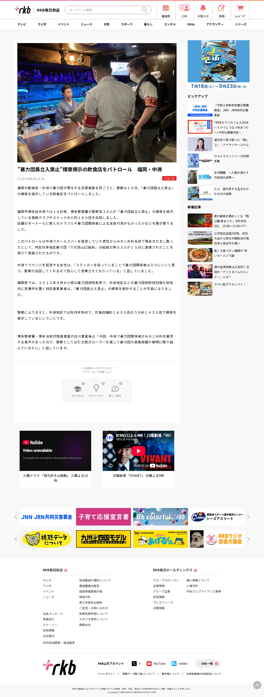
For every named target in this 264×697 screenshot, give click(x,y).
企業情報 (159, 586)
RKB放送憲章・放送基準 (59, 643)
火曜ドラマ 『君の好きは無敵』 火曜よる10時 (55, 478)
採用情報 (48, 630)
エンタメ (170, 24)
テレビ (22, 24)
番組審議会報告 (89, 586)
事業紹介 (48, 619)
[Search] (144, 10)
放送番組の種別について (95, 580)
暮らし (148, 24)
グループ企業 (161, 591)
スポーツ (127, 24)
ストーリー (50, 625)
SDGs (191, 24)
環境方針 (85, 597)
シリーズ (240, 24)
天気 (107, 24)
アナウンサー (215, 24)
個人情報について (198, 580)
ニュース (86, 24)
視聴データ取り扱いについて (139, 673)
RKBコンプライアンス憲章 (203, 591)
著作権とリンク (170, 673)
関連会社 (85, 625)
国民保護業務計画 (90, 591)
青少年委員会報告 (90, 602)
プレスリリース (163, 602)
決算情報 (159, 608)
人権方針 (192, 586)
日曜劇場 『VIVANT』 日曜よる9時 (138, 475)
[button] (15, 516)
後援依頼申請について (93, 613)
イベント (63, 24)
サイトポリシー (106, 673)
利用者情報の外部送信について (203, 673)
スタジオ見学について (93, 619)
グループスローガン (166, 580)
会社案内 (48, 636)
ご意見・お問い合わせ (93, 608)
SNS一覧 (207, 663)
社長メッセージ (53, 613)
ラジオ (42, 24)
